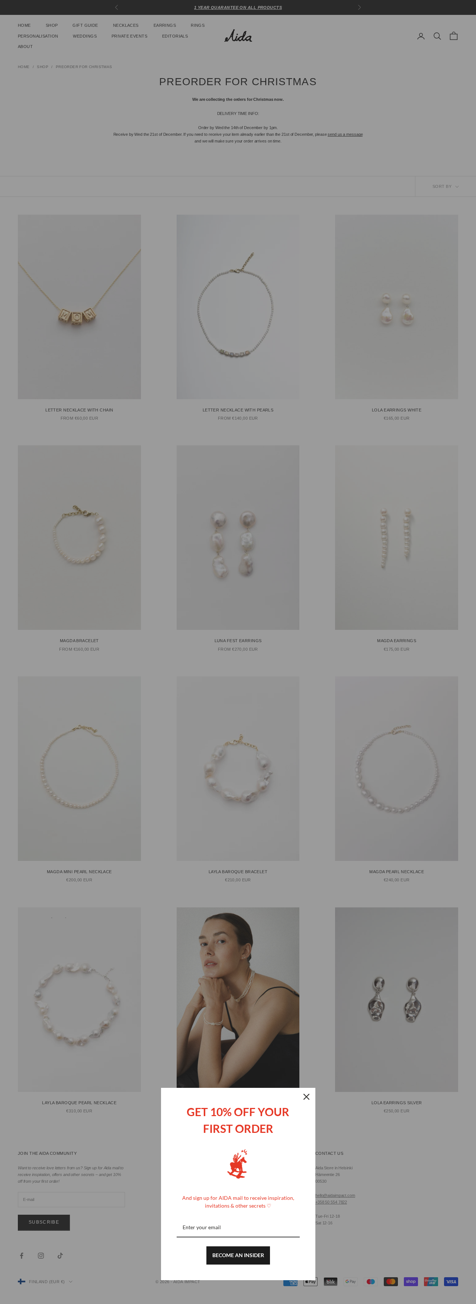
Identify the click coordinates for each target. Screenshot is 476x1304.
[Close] (306, 1097)
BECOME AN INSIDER (238, 1255)
